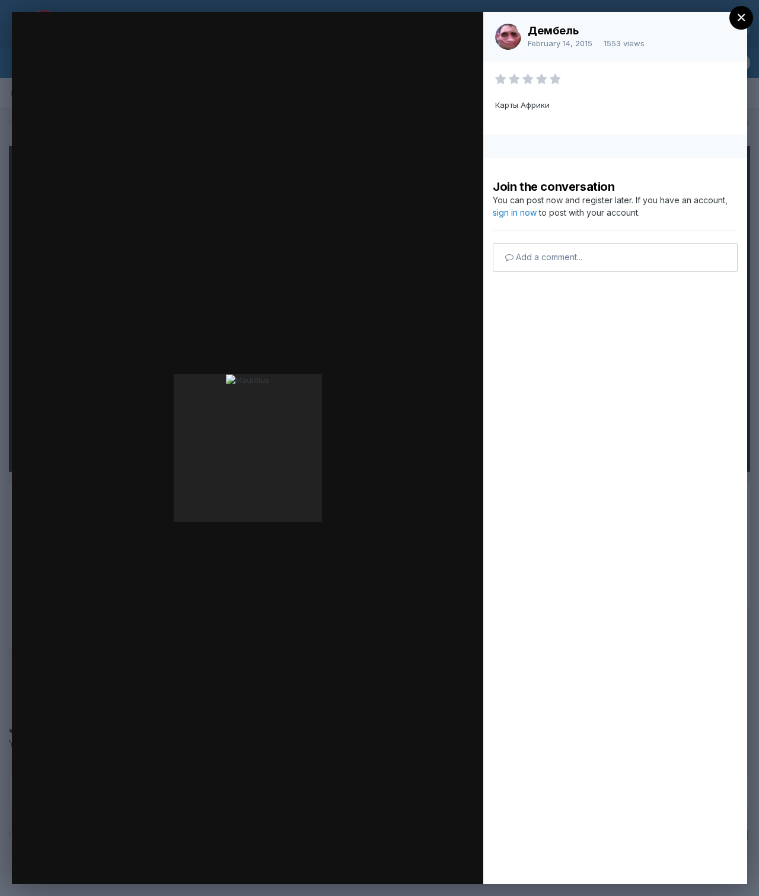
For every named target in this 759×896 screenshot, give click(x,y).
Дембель (553, 30)
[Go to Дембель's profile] (508, 37)
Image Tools (362, 863)
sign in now (515, 212)
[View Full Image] (462, 33)
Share (443, 863)
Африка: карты (121, 43)
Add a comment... (548, 257)
